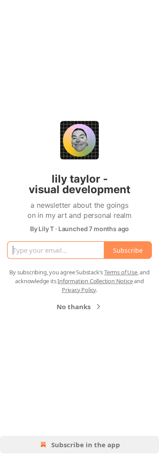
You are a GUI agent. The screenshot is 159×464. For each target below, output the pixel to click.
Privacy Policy (79, 290)
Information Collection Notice (94, 281)
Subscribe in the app (85, 444)
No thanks (74, 306)
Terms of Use (120, 272)
